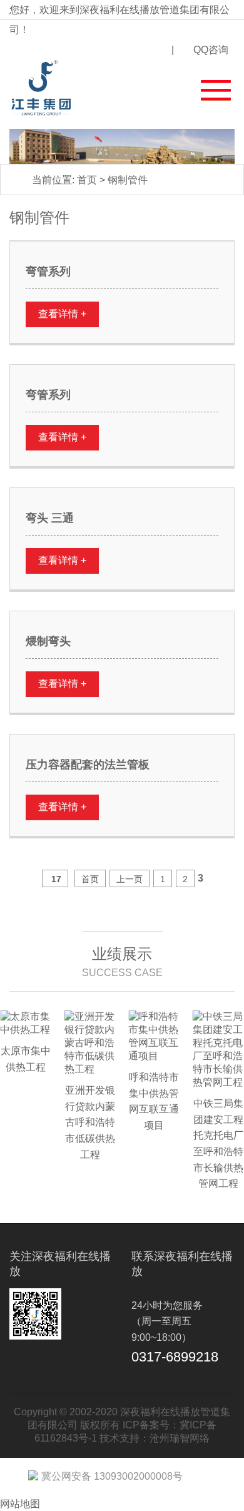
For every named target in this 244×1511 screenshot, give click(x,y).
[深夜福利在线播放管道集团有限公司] (41, 88)
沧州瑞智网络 (180, 1438)
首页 (87, 180)
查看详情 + (62, 313)
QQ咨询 (210, 49)
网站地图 (20, 1503)
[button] (208, 87)
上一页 (129, 879)
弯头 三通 (50, 518)
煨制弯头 (48, 641)
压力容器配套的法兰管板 (88, 764)
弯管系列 (48, 271)
